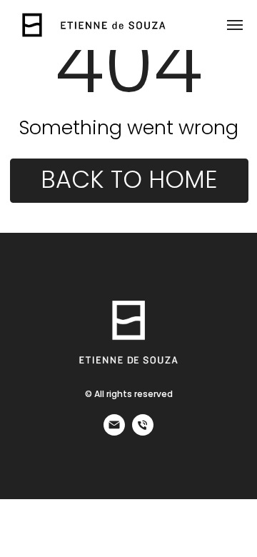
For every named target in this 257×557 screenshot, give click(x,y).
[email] (114, 432)
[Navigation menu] (235, 25)
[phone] (142, 432)
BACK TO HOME (129, 179)
